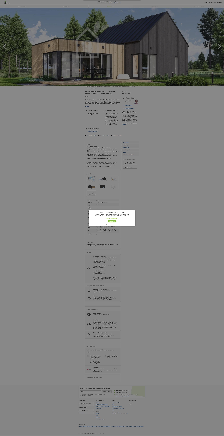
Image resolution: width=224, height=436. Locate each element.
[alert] (112, 218)
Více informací (113, 216)
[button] (112, 218)
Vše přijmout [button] (112, 221)
